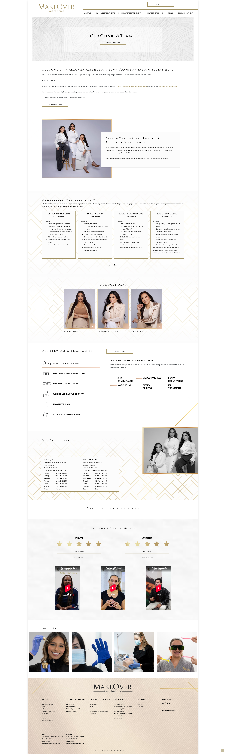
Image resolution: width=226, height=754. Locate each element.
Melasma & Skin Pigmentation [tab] (69, 373)
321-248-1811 (92, 468)
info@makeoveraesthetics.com (57, 470)
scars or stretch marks (125, 86)
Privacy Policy (45, 715)
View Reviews (79, 551)
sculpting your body (140, 86)
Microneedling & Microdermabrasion (124, 709)
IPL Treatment (94, 704)
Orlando (140, 706)
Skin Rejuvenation (119, 711)
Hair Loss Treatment (71, 711)
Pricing (43, 706)
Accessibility (45, 713)
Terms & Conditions (47, 720)
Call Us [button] (160, 4)
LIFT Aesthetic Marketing (109, 750)
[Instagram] (165, 703)
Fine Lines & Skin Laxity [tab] (65, 384)
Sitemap (44, 718)
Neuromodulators (70, 706)
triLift (91, 706)
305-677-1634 (53, 468)
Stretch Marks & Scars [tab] (66, 363)
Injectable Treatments (105, 13)
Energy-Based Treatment (131, 13)
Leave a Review (79, 558)
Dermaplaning (118, 718)
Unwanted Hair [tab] (61, 404)
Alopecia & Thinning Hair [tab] (66, 414)
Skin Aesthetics (152, 13)
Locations (169, 13)
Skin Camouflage (119, 704)
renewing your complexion (168, 86)
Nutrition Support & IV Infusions (74, 709)
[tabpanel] (147, 374)
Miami (140, 704)
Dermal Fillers (70, 704)
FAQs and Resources (48, 709)
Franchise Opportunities (48, 711)
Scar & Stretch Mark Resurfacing (123, 706)
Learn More (113, 265)
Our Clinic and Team (47, 704)
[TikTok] (169, 703)
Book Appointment (185, 13)
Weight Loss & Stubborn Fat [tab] (68, 394)
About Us (87, 13)
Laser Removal (94, 709)
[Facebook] (167, 703)
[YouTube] (163, 703)
